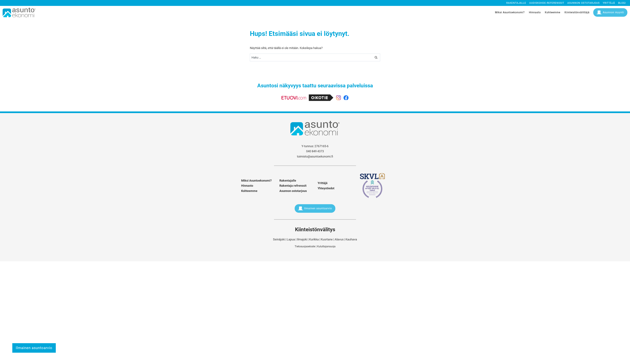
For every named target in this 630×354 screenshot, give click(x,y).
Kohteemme (552, 12)
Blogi (622, 2)
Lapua (291, 239)
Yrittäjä (609, 2)
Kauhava (351, 239)
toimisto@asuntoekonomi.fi (315, 156)
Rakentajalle (516, 2)
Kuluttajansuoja (326, 246)
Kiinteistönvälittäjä (577, 12)
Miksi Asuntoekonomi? (510, 12)
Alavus (339, 239)
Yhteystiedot (326, 188)
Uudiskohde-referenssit (546, 2)
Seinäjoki (279, 239)
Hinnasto (535, 12)
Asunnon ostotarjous (583, 2)
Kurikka (314, 239)
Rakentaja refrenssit (292, 185)
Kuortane (327, 239)
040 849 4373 (315, 151)
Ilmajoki (302, 239)
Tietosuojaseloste (305, 246)
